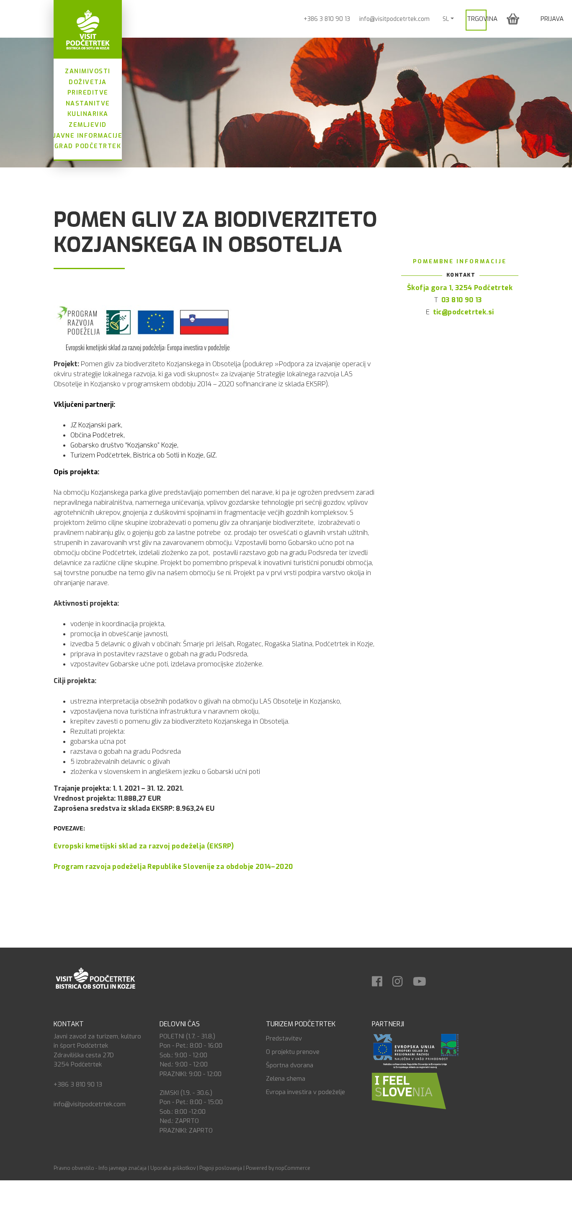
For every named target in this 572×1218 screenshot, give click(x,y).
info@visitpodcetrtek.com (394, 19)
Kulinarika (87, 114)
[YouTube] (424, 979)
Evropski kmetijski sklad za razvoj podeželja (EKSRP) (144, 846)
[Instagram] (401, 979)
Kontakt (69, 1024)
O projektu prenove (292, 1052)
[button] (513, 18)
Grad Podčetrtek (87, 146)
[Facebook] (381, 979)
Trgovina (482, 19)
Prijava (552, 19)
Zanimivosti (88, 71)
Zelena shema (285, 1078)
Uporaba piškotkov (173, 1168)
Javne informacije (88, 136)
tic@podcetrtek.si (463, 312)
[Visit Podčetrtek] (88, 29)
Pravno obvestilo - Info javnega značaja (100, 1168)
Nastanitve (88, 104)
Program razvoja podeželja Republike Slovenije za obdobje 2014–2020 (173, 866)
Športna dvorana (289, 1065)
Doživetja (88, 82)
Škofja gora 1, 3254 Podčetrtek (460, 287)
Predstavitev (284, 1038)
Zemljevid (88, 125)
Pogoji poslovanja (220, 1168)
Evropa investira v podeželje (305, 1092)
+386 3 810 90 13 (327, 19)
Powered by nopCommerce (278, 1168)
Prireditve (87, 93)
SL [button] (446, 19)
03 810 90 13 (461, 300)
